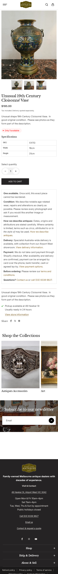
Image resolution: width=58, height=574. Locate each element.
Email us (29, 522)
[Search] (47, 5)
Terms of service (44, 570)
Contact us (22, 279)
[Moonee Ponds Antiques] (26, 4)
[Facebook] (11, 321)
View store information (17, 314)
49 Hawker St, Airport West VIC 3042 (29, 492)
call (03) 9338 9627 (41, 279)
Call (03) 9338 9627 (29, 516)
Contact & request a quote (29, 528)
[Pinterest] (19, 321)
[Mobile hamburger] (5, 5)
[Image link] (29, 467)
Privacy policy (25, 570)
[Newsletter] (51, 420)
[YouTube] (36, 539)
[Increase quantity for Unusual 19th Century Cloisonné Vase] (16, 171)
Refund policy (8, 570)
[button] (53, 5)
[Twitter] (15, 321)
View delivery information (29, 247)
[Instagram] (29, 539)
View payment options (31, 266)
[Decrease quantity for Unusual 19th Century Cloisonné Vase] (5, 171)
